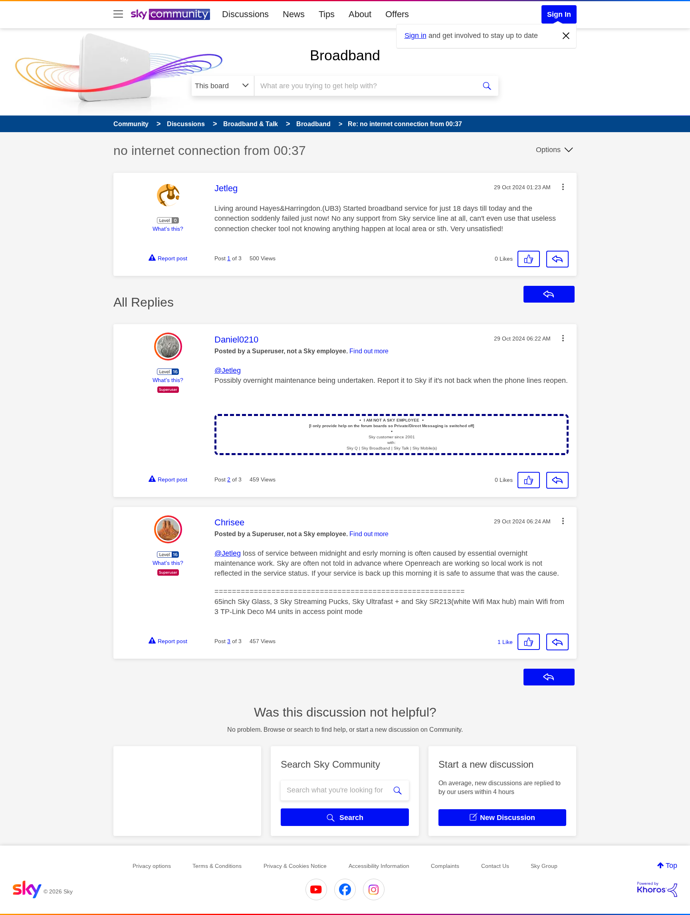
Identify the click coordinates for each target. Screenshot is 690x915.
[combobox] (364, 86)
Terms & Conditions (217, 866)
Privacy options (152, 866)
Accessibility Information (379, 866)
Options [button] (548, 150)
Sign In (559, 14)
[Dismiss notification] (566, 36)
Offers (397, 14)
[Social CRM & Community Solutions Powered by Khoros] (657, 889)
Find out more (369, 351)
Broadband (345, 55)
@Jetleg (227, 370)
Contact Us (495, 866)
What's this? (168, 229)
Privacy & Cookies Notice (295, 866)
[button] (563, 186)
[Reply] (557, 259)
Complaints (445, 866)
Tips (327, 14)
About (360, 14)
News (294, 14)
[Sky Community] (170, 14)
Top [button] (671, 865)
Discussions (245, 14)
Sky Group (544, 866)
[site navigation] (118, 14)
